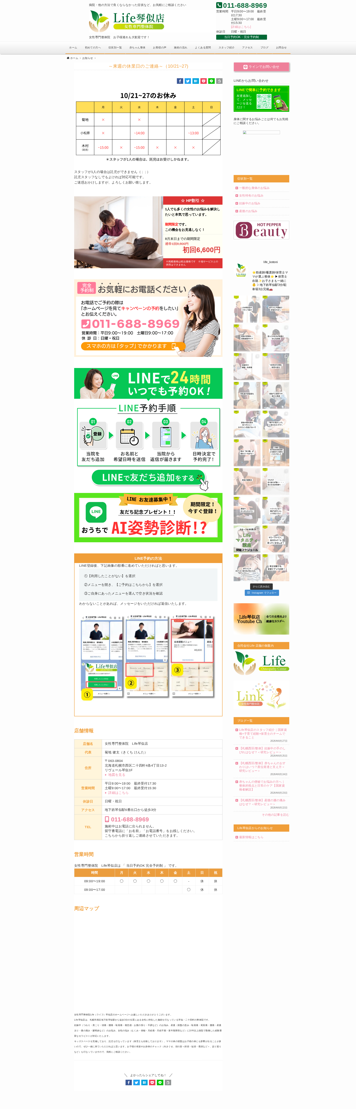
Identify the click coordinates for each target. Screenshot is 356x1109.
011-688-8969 (129, 819)
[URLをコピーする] (219, 81)
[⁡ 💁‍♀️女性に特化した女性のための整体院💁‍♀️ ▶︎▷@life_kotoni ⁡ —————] (247, 539)
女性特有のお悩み (251, 195)
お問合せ (281, 47)
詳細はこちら (118, 793)
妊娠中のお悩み (250, 203)
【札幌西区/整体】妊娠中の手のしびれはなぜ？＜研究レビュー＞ (263, 752)
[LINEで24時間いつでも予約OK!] (148, 430)
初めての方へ (93, 47)
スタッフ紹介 (227, 47)
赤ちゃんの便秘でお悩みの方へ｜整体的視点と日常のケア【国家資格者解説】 (263, 787)
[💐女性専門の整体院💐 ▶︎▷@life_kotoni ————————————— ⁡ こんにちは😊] (247, 309)
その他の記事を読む (275, 814)
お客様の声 (159, 47)
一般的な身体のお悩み (254, 187)
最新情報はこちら (251, 837)
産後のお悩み (248, 211)
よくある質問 (203, 47)
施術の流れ (180, 47)
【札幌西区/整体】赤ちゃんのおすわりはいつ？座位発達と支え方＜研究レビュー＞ (263, 769)
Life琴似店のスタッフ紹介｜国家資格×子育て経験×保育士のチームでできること (263, 735)
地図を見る (116, 775)
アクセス (247, 47)
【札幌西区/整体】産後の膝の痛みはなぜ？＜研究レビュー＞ (263, 804)
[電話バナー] (148, 318)
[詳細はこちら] (241, 26)
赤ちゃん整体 (137, 47)
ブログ (264, 47)
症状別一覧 (115, 47)
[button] (180, 81)
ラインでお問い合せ (263, 67)
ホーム (73, 47)
